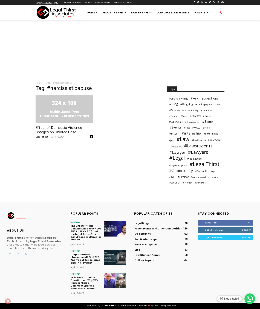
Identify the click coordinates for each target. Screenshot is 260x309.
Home (39, 82)
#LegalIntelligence (178, 165)
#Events (175, 127)
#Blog (173, 104)
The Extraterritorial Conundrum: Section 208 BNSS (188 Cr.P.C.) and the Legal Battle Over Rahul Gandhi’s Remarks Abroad (86, 232)
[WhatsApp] (218, 3)
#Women (187, 182)
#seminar (183, 176)
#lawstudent (175, 146)
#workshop (200, 182)
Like (249, 222)
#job (171, 140)
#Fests (196, 127)
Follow (246, 230)
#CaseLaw (174, 110)
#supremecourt (198, 177)
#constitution (207, 110)
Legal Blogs (75, 222)
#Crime (207, 116)
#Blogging (186, 104)
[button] (220, 12)
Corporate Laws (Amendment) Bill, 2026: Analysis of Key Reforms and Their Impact (85, 258)
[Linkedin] (202, 3)
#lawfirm (197, 140)
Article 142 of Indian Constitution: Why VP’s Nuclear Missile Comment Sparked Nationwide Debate (84, 283)
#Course (173, 116)
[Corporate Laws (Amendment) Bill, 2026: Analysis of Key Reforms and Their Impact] (115, 257)
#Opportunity (181, 171)
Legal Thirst (42, 136)
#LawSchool (212, 140)
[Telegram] (210, 3)
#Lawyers (198, 152)
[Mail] (206, 3)
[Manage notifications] (8, 301)
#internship (191, 133)
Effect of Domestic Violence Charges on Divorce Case (59, 130)
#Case (217, 104)
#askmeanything (178, 98)
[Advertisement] (130, 51)
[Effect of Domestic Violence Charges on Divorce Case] (64, 109)
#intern (174, 133)
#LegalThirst (204, 164)
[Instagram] (198, 3)
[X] (214, 3)
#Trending (213, 177)
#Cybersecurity (192, 122)
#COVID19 (195, 116)
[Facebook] (194, 3)
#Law (183, 139)
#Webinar (175, 182)
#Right (172, 177)
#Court (184, 116)
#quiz (213, 171)
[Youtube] (222, 3)
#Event (207, 121)
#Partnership (201, 171)
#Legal (177, 158)
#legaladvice (194, 158)
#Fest (187, 127)
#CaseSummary (190, 110)
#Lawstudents (198, 146)
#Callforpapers (203, 104)
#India (206, 127)
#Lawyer (177, 152)
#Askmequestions (205, 98)
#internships (210, 133)
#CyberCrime (176, 121)
